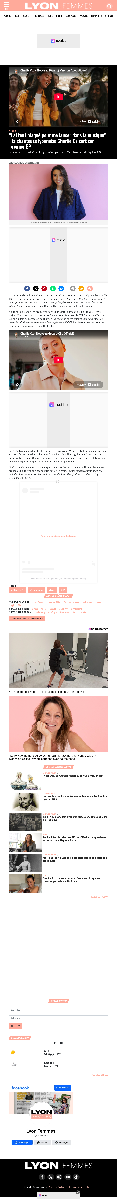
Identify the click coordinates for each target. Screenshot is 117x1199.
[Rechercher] (108, 6)
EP (63, 590)
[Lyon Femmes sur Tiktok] (76, 1179)
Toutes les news (98, 896)
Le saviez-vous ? (49, 773)
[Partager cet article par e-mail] (81, 288)
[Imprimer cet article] (73, 288)
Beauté (26, 15)
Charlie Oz (18, 590)
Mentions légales (56, 1187)
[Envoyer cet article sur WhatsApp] (53, 288)
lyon (52, 590)
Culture (12, 130)
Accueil (7, 15)
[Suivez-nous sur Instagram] (58, 1179)
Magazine (84, 15)
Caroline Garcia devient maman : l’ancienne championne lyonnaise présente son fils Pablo (71, 879)
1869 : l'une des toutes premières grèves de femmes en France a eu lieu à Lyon (75, 818)
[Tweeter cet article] (36, 288)
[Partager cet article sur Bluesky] (61, 288)
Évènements (96, 15)
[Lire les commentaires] (90, 288)
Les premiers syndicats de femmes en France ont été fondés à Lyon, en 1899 (75, 797)
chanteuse (37, 590)
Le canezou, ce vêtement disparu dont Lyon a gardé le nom (73, 776)
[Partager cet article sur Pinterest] (44, 288)
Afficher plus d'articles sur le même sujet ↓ (27, 618)
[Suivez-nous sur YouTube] (67, 1179)
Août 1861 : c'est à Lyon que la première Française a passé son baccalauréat (75, 859)
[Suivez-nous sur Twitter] (50, 1179)
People (59, 15)
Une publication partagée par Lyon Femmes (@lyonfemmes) (58, 578)
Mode (16, 15)
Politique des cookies (75, 1187)
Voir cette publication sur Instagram (58, 536)
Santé (50, 15)
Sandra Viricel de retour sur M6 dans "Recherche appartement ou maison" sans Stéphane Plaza (75, 838)
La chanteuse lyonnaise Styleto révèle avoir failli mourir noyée (59, 612)
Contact (109, 15)
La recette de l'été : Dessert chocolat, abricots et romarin (56, 609)
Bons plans (71, 15)
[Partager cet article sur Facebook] (27, 288)
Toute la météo (98, 1075)
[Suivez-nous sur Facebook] (41, 1115)
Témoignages (38, 15)
